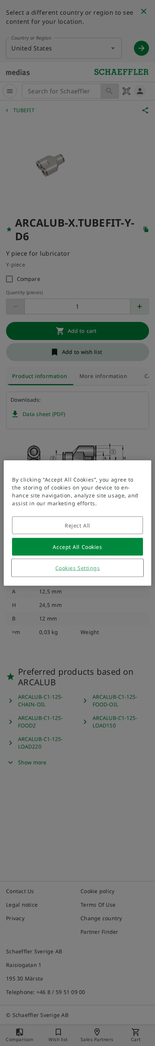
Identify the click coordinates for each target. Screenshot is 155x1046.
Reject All (77, 525)
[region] (77, 523)
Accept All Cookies (77, 546)
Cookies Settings (77, 568)
